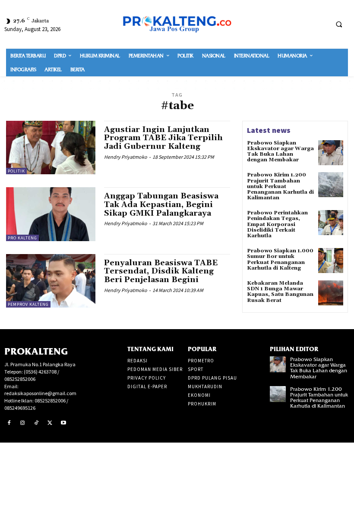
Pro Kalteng (22, 238)
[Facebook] (9, 423)
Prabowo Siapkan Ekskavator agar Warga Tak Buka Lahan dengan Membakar (280, 151)
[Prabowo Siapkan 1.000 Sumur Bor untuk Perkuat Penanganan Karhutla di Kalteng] (330, 260)
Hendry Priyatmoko (125, 157)
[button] (339, 24)
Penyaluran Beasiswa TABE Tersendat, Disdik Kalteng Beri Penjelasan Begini (161, 271)
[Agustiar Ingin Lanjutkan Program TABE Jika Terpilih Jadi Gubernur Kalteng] (50, 147)
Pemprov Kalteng (28, 304)
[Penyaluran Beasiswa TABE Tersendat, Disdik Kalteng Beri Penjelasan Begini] (50, 281)
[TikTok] (36, 423)
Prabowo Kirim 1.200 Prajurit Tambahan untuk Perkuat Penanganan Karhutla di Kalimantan (280, 186)
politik (16, 171)
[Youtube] (63, 423)
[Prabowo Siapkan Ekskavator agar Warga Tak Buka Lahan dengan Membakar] (330, 152)
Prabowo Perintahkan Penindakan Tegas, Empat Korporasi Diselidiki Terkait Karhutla (277, 224)
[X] (50, 423)
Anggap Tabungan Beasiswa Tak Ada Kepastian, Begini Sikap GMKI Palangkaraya (161, 204)
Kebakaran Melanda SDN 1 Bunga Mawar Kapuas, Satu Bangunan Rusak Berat (280, 292)
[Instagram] (23, 423)
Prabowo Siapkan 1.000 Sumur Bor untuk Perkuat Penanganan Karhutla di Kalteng (280, 259)
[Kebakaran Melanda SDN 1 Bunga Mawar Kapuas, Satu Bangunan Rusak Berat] (330, 292)
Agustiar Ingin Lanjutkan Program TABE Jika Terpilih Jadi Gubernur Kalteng (163, 138)
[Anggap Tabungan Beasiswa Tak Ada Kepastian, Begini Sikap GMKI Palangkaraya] (50, 214)
